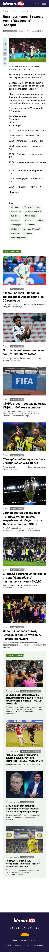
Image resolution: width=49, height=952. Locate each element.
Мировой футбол (9, 31)
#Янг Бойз (15, 220)
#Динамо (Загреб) (18, 238)
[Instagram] (30, 928)
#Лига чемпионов (31, 207)
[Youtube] (12, 928)
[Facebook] (18, 928)
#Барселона (16, 211)
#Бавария (30, 225)
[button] (5, 40)
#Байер (14, 229)
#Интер (40, 220)
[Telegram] (24, 928)
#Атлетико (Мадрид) (31, 229)
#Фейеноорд (30, 216)
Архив (33, 940)
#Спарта (28, 220)
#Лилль (28, 233)
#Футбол (14, 207)
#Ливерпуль (16, 225)
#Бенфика (15, 216)
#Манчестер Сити (33, 211)
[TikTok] (36, 928)
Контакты (24, 940)
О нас (15, 940)
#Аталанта (15, 233)
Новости (22, 31)
